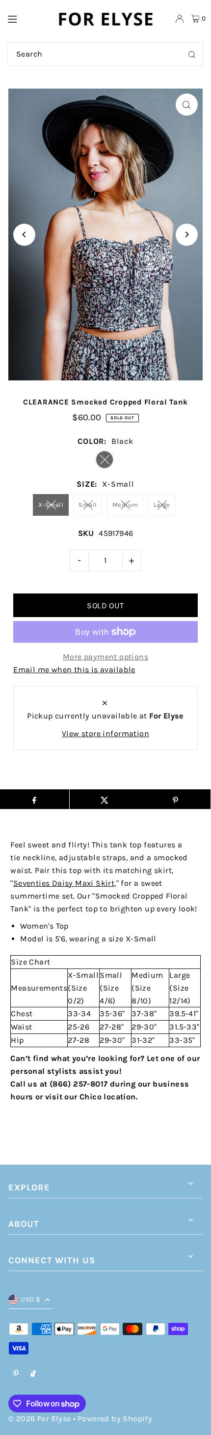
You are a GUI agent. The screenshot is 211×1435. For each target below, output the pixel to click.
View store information (105, 733)
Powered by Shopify (115, 1418)
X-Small (50, 504)
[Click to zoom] (187, 105)
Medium (125, 504)
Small (88, 504)
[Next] (187, 234)
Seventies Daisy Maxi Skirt (64, 883)
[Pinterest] (16, 1374)
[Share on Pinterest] (175, 799)
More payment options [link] (105, 656)
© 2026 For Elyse (39, 1418)
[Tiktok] (33, 1374)
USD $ (30, 1299)
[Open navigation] (27, 18)
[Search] (192, 54)
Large (162, 504)
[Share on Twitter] (105, 799)
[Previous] (24, 234)
